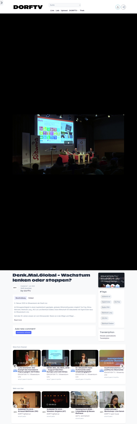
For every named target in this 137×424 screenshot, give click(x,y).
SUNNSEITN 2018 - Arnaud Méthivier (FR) (28, 410)
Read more (18, 320)
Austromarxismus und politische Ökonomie (114, 369)
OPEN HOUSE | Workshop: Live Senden (115, 410)
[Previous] (15, 366)
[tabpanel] (54, 311)
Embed (30, 298)
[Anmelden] (123, 7)
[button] (117, 7)
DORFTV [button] (73, 11)
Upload (64, 11)
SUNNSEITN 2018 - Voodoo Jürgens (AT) (56, 410)
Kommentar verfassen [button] (23, 332)
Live (52, 11)
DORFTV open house (111, 414)
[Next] (122, 366)
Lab (57, 11)
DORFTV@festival (24, 414)
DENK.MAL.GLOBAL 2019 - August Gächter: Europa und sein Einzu (58, 370)
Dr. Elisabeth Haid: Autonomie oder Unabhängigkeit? (84, 370)
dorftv (27, 290)
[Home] (28, 7)
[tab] (20, 298)
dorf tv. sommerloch (83, 416)
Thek (82, 11)
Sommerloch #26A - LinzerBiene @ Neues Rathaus (85, 411)
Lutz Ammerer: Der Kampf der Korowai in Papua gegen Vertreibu (29, 370)
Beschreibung (21, 298)
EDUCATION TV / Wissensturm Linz (110, 277)
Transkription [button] (107, 332)
